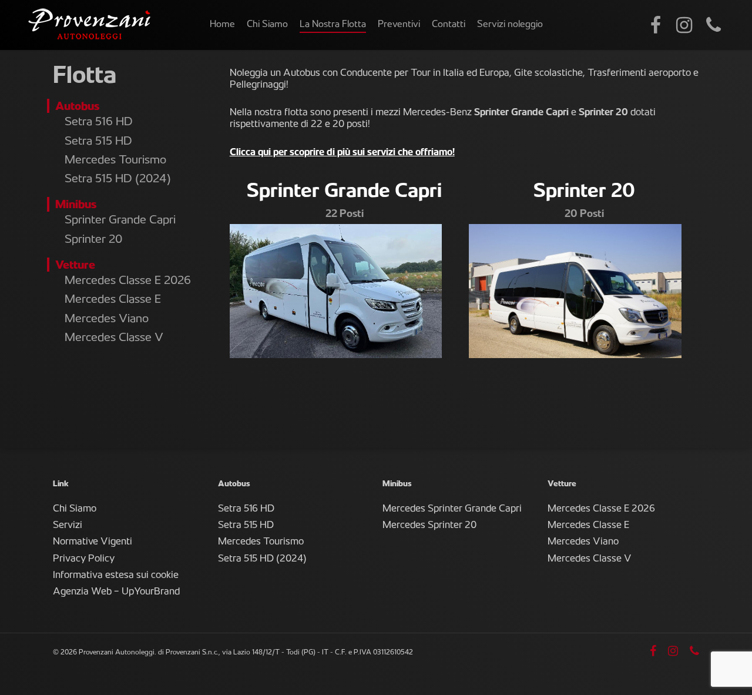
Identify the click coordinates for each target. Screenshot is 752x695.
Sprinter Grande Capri (120, 220)
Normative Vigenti (92, 542)
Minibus (76, 205)
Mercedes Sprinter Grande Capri (452, 509)
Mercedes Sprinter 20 (429, 525)
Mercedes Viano (107, 319)
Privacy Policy (84, 559)
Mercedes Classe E (113, 300)
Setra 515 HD (98, 142)
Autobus (77, 107)
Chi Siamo (74, 509)
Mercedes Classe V (114, 338)
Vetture (75, 266)
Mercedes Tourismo (115, 160)
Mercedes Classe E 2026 (128, 281)
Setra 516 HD (99, 122)
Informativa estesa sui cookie (116, 575)
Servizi (67, 525)
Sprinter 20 (93, 240)
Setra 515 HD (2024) (118, 179)
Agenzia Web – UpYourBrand (116, 592)
